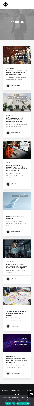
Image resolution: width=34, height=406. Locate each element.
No (14, 403)
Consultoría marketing (20, 56)
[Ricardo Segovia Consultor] (5, 4)
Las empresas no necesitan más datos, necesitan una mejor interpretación (17, 360)
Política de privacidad (23, 403)
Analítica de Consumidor (20, 344)
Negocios (15, 50)
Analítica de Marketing (20, 341)
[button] (30, 4)
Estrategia (24, 50)
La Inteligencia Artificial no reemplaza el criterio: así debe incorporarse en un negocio (16, 266)
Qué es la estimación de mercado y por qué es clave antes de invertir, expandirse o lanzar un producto (16, 167)
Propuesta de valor (21, 53)
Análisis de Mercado (21, 97)
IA (26, 243)
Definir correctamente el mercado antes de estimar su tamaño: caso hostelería (16, 119)
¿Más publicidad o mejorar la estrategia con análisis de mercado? (16, 313)
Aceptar (8, 403)
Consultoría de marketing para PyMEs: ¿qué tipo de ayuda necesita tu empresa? (16, 72)
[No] (32, 400)
